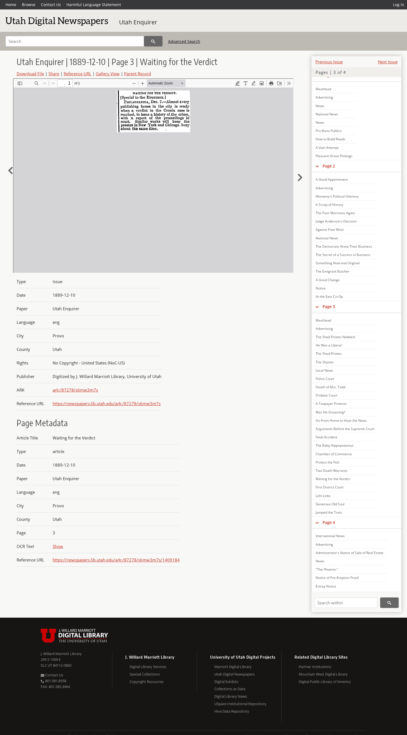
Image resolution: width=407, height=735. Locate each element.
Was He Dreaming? (330, 412)
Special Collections (145, 674)
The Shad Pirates (329, 353)
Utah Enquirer (138, 22)
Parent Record (137, 73)
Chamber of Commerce (334, 454)
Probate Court (326, 395)
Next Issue (388, 61)
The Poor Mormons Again (335, 213)
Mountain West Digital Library (323, 674)
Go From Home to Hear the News (341, 420)
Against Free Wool (330, 229)
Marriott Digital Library (233, 666)
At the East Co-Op (329, 296)
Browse (28, 4)
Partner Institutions (315, 666)
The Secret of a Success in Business (343, 254)
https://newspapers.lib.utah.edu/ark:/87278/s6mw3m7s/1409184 (116, 560)
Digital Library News (230, 696)
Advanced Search (184, 41)
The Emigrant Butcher (332, 271)
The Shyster (325, 362)
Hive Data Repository (231, 711)
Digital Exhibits (226, 681)
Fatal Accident (326, 437)
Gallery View (108, 73)
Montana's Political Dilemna (337, 196)
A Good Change (328, 280)
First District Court (330, 487)
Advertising (324, 97)
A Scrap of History (329, 204)
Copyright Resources (147, 681)
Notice (321, 288)
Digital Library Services (148, 666)
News (320, 105)
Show (58, 546)
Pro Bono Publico (329, 130)
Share (53, 73)
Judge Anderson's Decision (336, 221)
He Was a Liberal (329, 345)
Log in (398, 4)
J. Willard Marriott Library (61, 653)
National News (327, 114)
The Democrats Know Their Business (344, 246)
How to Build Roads (330, 139)
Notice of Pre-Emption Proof (337, 577)
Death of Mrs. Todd (330, 387)
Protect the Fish (327, 462)
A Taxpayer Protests (331, 403)
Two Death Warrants (331, 470)
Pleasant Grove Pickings (334, 156)
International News (330, 536)
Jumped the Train (329, 512)
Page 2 (329, 166)
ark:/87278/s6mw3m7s (75, 390)
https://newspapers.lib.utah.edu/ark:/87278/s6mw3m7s (107, 403)
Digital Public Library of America (325, 681)
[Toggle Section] (317, 166)
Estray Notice (326, 586)
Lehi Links (323, 495)
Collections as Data (229, 688)
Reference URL (77, 73)
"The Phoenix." (327, 569)
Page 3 (329, 306)
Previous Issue (329, 61)
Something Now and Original (338, 263)
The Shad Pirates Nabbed (335, 337)
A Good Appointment (332, 179)
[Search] (153, 41)
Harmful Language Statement (93, 4)
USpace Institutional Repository (240, 703)
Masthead (323, 89)
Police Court (325, 378)
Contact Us (51, 4)
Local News (324, 370)
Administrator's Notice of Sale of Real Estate (349, 552)
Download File (30, 73)
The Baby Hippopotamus (335, 445)
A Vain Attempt (327, 147)
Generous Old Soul (330, 504)
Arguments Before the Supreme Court (345, 428)
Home (11, 4)
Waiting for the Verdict (333, 479)
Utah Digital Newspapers (234, 674)
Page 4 (329, 522)
